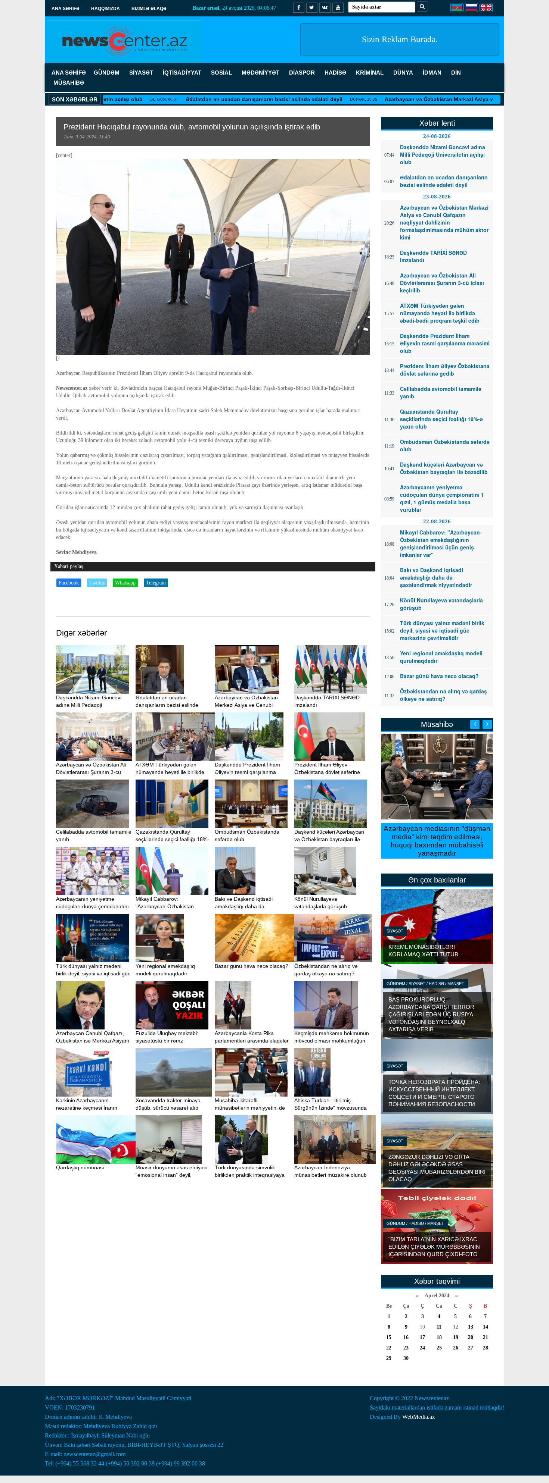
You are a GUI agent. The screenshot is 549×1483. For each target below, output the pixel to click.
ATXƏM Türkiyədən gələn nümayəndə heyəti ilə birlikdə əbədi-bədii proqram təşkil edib (172, 772)
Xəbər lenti (437, 123)
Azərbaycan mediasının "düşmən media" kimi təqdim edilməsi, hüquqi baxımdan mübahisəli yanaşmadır (437, 841)
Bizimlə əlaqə (149, 8)
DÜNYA (403, 72)
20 (470, 1337)
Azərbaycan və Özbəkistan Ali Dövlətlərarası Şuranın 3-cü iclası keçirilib (91, 772)
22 (388, 1348)
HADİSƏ (335, 72)
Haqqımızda (105, 8)
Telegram (156, 583)
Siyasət (395, 931)
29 (388, 1358)
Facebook (69, 583)
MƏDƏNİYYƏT (260, 72)
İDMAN (432, 72)
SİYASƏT (141, 72)
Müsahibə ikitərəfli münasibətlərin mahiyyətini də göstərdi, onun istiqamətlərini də (252, 1107)
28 (485, 1348)
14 (485, 1327)
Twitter (97, 583)
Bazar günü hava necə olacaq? (251, 966)
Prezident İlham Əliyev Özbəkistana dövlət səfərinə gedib (327, 772)
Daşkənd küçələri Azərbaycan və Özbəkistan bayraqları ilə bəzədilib (329, 839)
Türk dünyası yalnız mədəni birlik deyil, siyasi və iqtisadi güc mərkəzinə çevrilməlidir (93, 973)
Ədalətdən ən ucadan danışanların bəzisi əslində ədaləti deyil (216, 99)
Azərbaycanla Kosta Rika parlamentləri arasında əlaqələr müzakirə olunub (252, 1040)
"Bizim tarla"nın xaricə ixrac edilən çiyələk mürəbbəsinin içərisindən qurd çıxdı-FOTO (434, 1246)
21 (485, 1337)
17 (422, 1337)
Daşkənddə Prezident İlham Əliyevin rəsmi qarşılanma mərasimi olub (247, 772)
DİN (456, 72)
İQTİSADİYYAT (182, 72)
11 (439, 1327)
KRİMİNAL (370, 72)
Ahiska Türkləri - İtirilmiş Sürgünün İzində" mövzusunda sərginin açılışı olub (330, 1107)
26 (455, 1348)
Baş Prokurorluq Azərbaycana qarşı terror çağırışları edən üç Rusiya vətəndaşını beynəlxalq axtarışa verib (431, 1014)
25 (439, 1348)
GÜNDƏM (107, 72)
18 (439, 1337)
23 (406, 1348)
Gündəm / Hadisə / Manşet (415, 1223)
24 (422, 1348)
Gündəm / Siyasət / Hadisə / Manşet (425, 983)
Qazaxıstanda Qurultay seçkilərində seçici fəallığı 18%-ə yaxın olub (172, 839)
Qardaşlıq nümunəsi (80, 1167)
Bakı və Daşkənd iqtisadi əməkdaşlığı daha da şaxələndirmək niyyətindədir (247, 906)
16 (406, 1337)
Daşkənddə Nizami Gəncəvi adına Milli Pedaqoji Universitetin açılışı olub (88, 705)
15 (388, 1337)
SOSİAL (221, 72)
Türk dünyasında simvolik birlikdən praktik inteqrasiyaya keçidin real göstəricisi (250, 1174)
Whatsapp (125, 583)
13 (470, 1327)
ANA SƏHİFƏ (69, 72)
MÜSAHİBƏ (68, 82)
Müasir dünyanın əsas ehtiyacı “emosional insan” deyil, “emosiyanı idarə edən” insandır (173, 1174)
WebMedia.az (418, 1417)
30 (406, 1358)
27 (470, 1348)
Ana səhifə (66, 8)
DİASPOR (302, 72)
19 (455, 1337)
